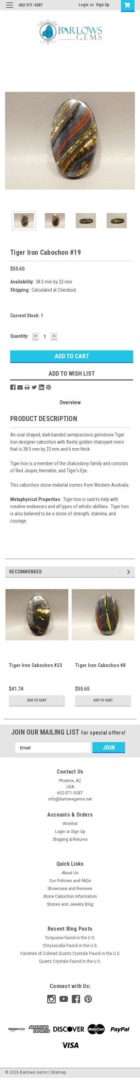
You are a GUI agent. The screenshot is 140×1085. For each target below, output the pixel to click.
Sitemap (58, 1072)
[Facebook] (13, 387)
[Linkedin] (41, 387)
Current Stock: (26, 315)
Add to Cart (37, 700)
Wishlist (70, 823)
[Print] (27, 387)
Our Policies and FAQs (70, 880)
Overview (70, 402)
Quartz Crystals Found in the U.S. (70, 961)
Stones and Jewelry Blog (70, 904)
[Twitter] (34, 387)
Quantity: (19, 336)
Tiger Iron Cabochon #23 (35, 665)
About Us (70, 873)
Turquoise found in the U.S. (70, 937)
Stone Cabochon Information (70, 896)
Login (83, 4)
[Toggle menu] (9, 9)
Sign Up (102, 4)
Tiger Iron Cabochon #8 (100, 665)
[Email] (20, 387)
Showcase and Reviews (70, 888)
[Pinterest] (48, 387)
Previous (10, 141)
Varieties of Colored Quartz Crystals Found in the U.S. (70, 953)
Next (130, 141)
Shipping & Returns (70, 839)
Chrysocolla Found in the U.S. (70, 945)
